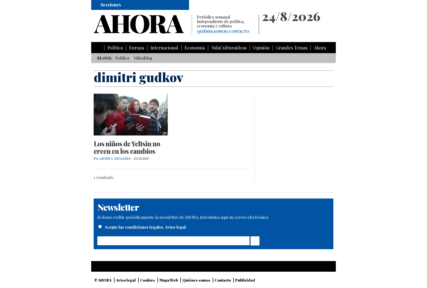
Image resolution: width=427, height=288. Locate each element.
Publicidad (245, 280)
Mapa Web (168, 280)
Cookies (147, 280)
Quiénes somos (212, 31)
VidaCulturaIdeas (229, 47)
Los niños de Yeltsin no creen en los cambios (127, 147)
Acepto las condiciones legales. (135, 227)
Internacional (164, 47)
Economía (195, 47)
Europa (136, 47)
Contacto (239, 31)
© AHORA (102, 280)
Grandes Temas (291, 47)
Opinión (261, 47)
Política (115, 47)
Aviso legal (175, 227)
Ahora (320, 47)
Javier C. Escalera (115, 158)
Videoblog (143, 58)
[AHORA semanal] (143, 24)
